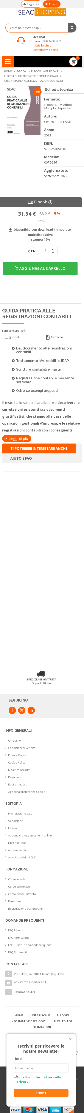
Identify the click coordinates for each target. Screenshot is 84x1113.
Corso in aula (16, 879)
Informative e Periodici (28, 1021)
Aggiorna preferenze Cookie (26, 792)
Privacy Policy (17, 755)
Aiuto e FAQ (21, 458)
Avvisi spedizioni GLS (22, 857)
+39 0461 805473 (24, 992)
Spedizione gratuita (41, 679)
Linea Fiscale (40, 1015)
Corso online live (19, 887)
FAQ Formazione (19, 938)
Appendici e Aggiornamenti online (30, 835)
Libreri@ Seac (17, 843)
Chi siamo (14, 740)
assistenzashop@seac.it (30, 982)
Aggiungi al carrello (39, 268)
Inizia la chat (42, 45)
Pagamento (15, 777)
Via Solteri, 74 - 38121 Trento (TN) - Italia (39, 974)
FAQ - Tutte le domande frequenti (29, 945)
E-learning (14, 901)
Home (19, 1015)
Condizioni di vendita (22, 748)
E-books (63, 1015)
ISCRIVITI (41, 1093)
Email (18, 1058)
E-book (12, 828)
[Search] (72, 27)
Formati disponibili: (14, 330)
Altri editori (63, 1021)
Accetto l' (39, 1079)
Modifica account (19, 770)
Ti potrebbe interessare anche (38, 448)
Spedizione (15, 821)
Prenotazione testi (20, 813)
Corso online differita (22, 894)
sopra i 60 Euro (41, 683)
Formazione (42, 1027)
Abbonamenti (17, 850)
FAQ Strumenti (17, 952)
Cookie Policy (16, 762)
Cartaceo (54, 337)
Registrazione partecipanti (25, 908)
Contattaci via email (45, 50)
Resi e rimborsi (18, 784)
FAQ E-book (15, 930)
